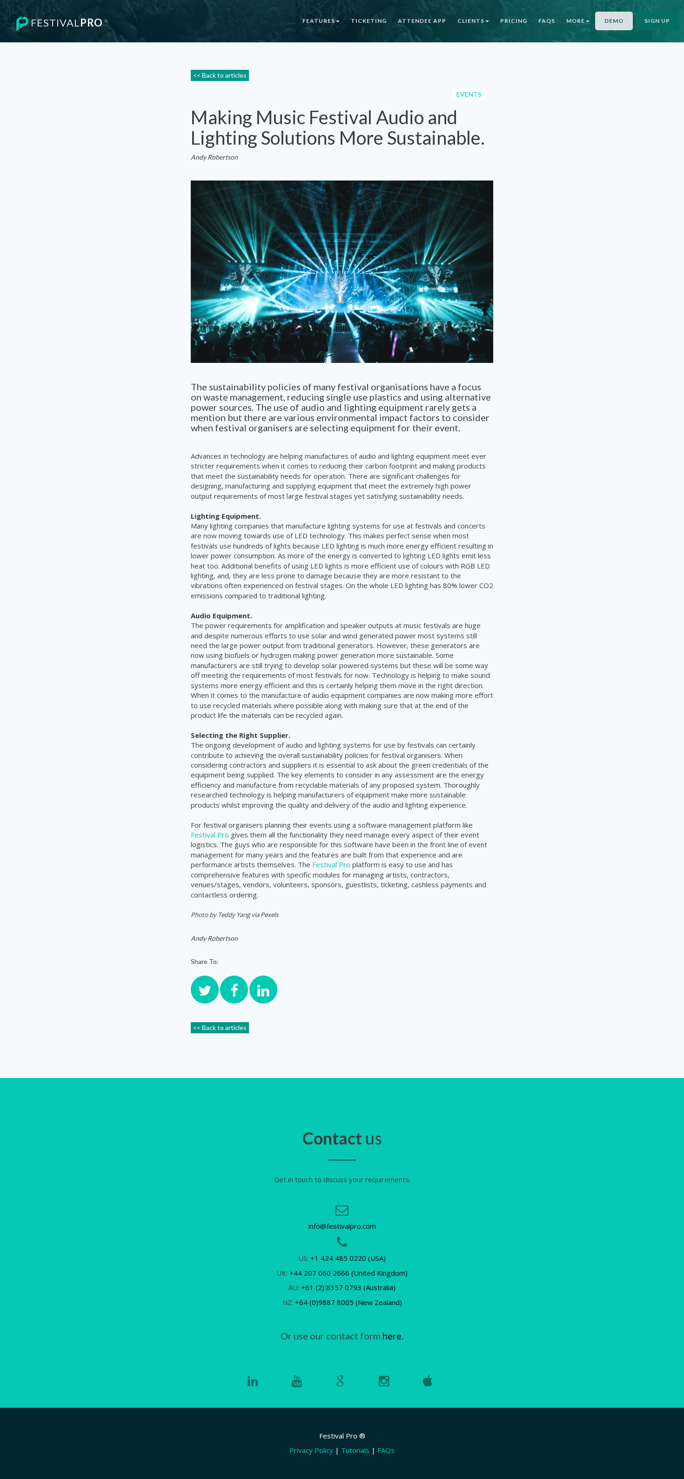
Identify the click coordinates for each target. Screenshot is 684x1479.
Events (469, 94)
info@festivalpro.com (342, 1226)
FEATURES (318, 20)
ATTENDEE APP (422, 20)
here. (392, 1335)
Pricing (513, 20)
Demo (614, 20)
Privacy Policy (311, 1450)
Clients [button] (470, 20)
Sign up (657, 20)
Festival (68, 22)
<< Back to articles (220, 75)
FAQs (546, 20)
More (575, 20)
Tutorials (355, 1450)
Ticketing (369, 20)
